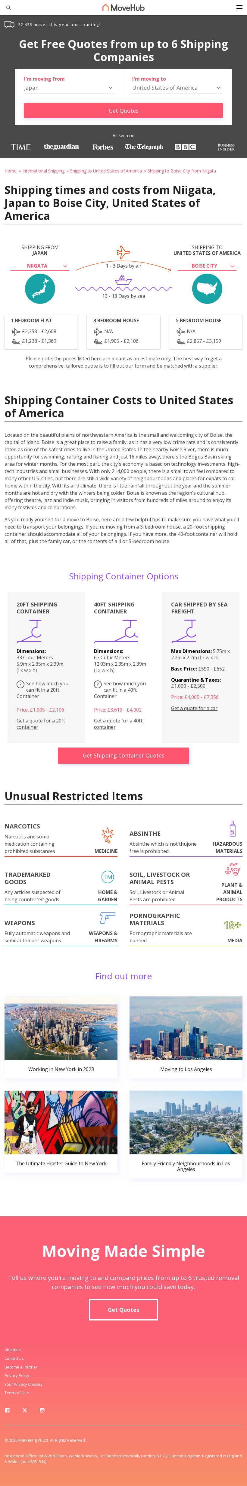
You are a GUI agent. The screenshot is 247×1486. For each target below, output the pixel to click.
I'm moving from (44, 79)
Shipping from (40, 250)
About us (13, 1350)
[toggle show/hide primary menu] (239, 8)
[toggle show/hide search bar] (6, 8)
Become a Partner (21, 1367)
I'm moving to (149, 79)
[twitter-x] (24, 1411)
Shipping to (207, 250)
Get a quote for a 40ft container (118, 724)
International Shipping (43, 171)
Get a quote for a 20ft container (41, 724)
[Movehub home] (123, 7)
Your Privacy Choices (23, 1384)
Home (11, 171)
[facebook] (7, 1411)
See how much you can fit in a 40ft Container (120, 690)
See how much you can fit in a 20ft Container (42, 690)
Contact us (14, 1358)
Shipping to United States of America (106, 171)
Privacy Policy (17, 1375)
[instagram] (42, 1411)
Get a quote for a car (194, 708)
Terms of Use (17, 1392)
